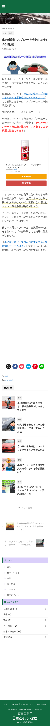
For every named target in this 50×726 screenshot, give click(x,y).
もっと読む (26, 507)
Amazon (26, 176)
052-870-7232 (26, 718)
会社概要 (15, 704)
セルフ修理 (9, 380)
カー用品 (11, 583)
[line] (41, 366)
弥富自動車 (25, 713)
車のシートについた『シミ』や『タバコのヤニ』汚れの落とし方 (31, 490)
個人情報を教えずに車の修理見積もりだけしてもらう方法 (31, 428)
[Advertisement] (25, 282)
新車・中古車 (13, 572)
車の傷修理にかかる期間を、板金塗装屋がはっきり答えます (31, 406)
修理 (6, 376)
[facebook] (15, 366)
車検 (9, 578)
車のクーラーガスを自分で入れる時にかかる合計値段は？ (31, 468)
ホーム (6, 704)
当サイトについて (27, 704)
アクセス (11, 589)
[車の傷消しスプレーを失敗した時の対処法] (28, 366)
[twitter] (8, 366)
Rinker (15, 169)
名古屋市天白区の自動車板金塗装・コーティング (25, 709)
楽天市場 (26, 183)
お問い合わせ (13, 595)
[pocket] (21, 366)
